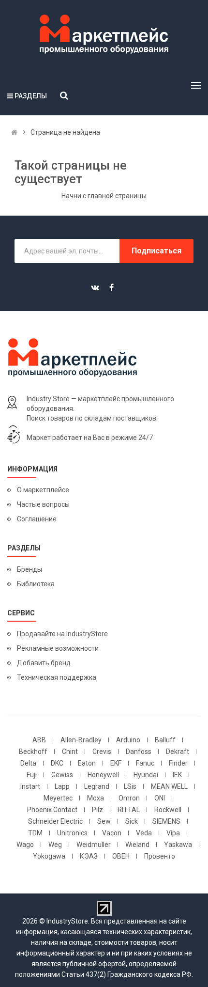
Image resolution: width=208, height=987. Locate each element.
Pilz (97, 810)
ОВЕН (121, 856)
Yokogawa (49, 856)
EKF (115, 763)
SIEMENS (166, 821)
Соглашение (37, 519)
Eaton (87, 763)
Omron (129, 798)
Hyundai (146, 775)
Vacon (111, 833)
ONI (159, 798)
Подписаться (156, 250)
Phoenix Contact (52, 810)
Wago (25, 844)
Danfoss (138, 751)
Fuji (32, 775)
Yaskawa (178, 844)
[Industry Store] (104, 34)
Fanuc (145, 763)
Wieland (137, 844)
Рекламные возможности (58, 648)
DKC (57, 763)
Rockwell (167, 810)
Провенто (159, 856)
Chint (70, 751)
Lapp (62, 786)
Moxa (95, 798)
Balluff (165, 740)
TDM (35, 833)
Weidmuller (93, 844)
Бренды (29, 569)
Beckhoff (33, 751)
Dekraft (177, 751)
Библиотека (36, 584)
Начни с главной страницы (104, 196)
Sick (131, 821)
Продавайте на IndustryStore (62, 634)
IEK (177, 775)
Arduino (128, 740)
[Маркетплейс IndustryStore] (14, 132)
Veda (144, 833)
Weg (55, 844)
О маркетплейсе (43, 490)
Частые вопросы (43, 504)
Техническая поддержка (56, 677)
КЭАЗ (89, 856)
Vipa (173, 833)
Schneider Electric (55, 821)
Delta (28, 763)
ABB (39, 740)
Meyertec (58, 798)
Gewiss (62, 775)
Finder (178, 763)
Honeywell (103, 775)
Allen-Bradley (81, 740)
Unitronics (72, 833)
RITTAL (129, 810)
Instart (30, 786)
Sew (104, 821)
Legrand (96, 786)
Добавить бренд (44, 663)
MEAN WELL (169, 786)
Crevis (101, 751)
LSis (130, 786)
